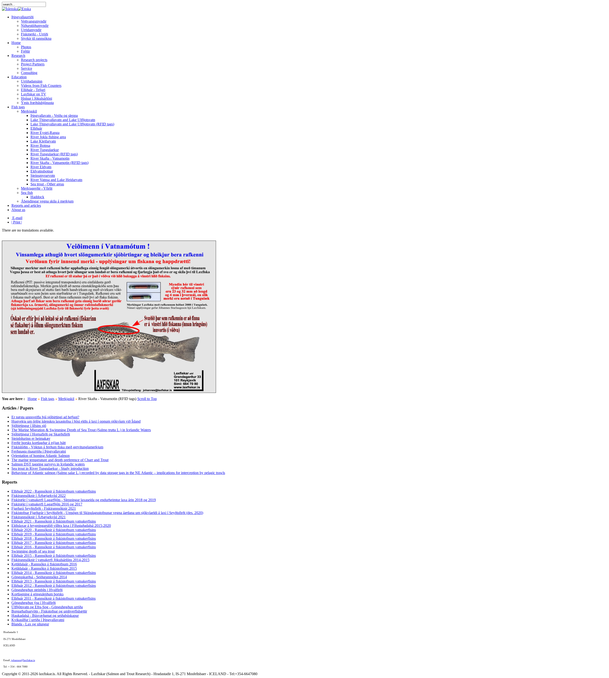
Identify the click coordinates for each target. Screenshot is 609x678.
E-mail (16, 218)
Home (32, 399)
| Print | (16, 222)
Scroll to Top (147, 399)
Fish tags (47, 399)
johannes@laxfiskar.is (22, 660)
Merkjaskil (66, 399)
